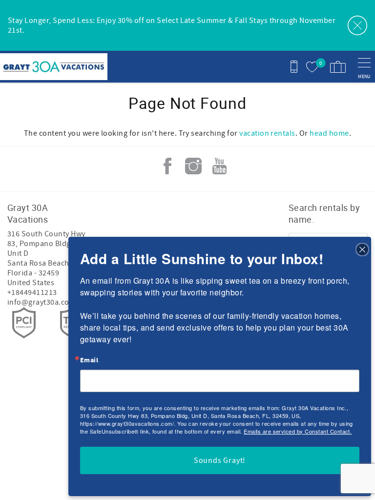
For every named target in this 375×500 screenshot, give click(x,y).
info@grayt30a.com (41, 302)
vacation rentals (267, 133)
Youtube (219, 166)
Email (89, 360)
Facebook (167, 166)
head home (329, 133)
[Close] (362, 249)
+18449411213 (32, 292)
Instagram (193, 166)
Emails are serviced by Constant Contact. (298, 431)
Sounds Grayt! (220, 460)
